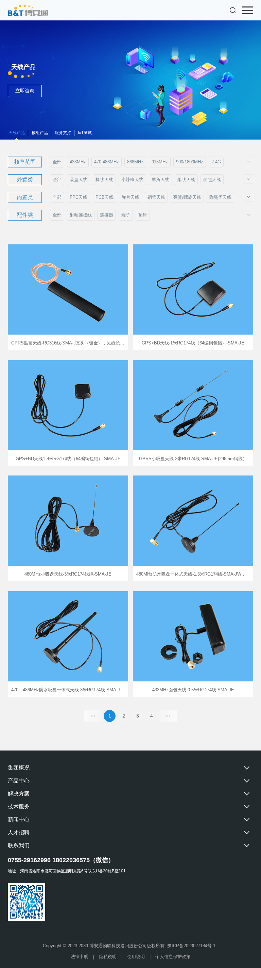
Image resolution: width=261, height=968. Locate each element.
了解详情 (68, 297)
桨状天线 (186, 179)
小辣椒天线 (132, 179)
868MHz (135, 161)
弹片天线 (130, 197)
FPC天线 (78, 197)
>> (168, 716)
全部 (57, 161)
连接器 (106, 214)
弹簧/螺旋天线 (187, 197)
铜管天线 (156, 197)
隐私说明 (108, 956)
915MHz (160, 161)
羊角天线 (160, 179)
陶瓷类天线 (220, 197)
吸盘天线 (78, 179)
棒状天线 (104, 179)
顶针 (142, 214)
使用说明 (136, 956)
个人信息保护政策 (173, 956)
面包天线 (212, 179)
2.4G (216, 161)
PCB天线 (104, 197)
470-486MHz (106, 161)
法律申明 (79, 956)
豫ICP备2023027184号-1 (191, 945)
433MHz (78, 161)
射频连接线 (81, 214)
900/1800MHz (189, 161)
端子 (125, 214)
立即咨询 (24, 90)
